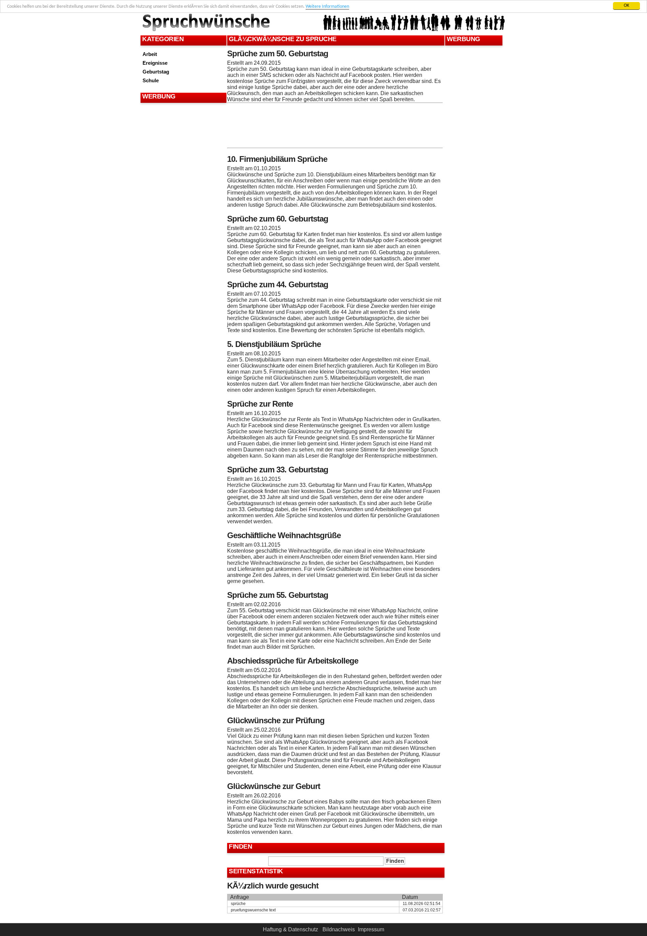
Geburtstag (156, 72)
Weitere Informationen (327, 6)
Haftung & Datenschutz (290, 929)
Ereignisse (155, 63)
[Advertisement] (182, 121)
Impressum (371, 929)
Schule (151, 80)
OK (626, 5)
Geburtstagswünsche (369, 635)
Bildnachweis (338, 929)
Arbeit (150, 54)
